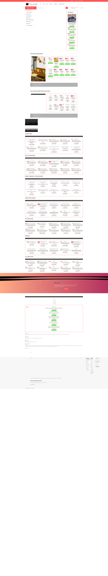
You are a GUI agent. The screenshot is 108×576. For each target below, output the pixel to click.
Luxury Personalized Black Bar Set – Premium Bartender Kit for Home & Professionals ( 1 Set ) (54, 141)
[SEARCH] (67, 8)
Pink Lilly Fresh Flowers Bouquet (76, 190)
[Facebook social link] (77, 4)
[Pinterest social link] (82, 4)
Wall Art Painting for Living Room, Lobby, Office (73, 61)
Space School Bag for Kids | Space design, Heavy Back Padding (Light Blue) (43, 251)
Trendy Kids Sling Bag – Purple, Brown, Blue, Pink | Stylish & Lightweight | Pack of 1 (65, 243)
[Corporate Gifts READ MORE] (54, 136)
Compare (75, 15)
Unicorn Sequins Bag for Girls (31, 242)
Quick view (75, 17)
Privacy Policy (92, 367)
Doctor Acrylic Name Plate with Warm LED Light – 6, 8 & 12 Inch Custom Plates (77, 231)
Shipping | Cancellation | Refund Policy (92, 372)
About (91, 360)
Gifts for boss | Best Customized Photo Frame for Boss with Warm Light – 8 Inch (54, 231)
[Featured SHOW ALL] (54, 296)
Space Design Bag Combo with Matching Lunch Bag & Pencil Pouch (31, 251)
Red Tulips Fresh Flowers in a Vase (54, 190)
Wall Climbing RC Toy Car (72, 40)
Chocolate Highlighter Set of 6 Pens (62, 97)
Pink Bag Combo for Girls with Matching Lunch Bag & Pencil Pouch (54, 251)
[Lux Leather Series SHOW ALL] (54, 259)
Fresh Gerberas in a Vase (76, 183)
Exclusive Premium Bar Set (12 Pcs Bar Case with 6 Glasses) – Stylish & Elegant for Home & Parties (65, 141)
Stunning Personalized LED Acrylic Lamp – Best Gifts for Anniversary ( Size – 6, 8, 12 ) (42, 231)
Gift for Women (87, 368)
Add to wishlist (75, 19)
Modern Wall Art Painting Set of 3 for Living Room (56, 72)
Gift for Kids (87, 366)
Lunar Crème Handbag (54, 262)
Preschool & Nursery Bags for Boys (62, 107)
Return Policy (92, 365)
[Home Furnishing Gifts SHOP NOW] (54, 158)
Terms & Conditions (92, 369)
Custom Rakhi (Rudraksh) (42, 224)
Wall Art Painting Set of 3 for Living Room (62, 61)
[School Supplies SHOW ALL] (54, 200)
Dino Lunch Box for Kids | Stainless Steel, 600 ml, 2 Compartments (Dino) (31, 213)
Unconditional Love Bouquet (65, 183)
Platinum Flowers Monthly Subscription (54, 327)
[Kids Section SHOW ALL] (38, 94)
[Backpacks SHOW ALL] (54, 238)
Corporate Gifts (87, 361)
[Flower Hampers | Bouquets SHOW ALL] (54, 178)
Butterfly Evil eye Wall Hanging (54, 322)
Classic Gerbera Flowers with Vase (43, 190)
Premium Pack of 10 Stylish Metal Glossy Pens (56, 106)
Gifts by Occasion (87, 363)
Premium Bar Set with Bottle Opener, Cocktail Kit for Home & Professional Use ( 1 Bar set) (76, 141)
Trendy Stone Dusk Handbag (66, 262)
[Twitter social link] (79, 4)
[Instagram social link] (80, 4)
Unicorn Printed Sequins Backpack (43, 243)
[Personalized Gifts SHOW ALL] (54, 221)
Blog (91, 363)
